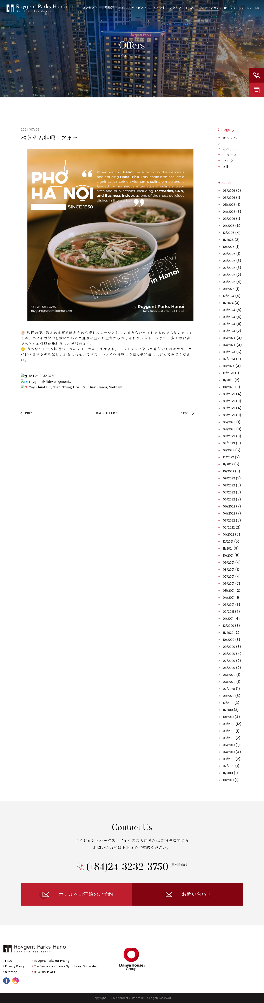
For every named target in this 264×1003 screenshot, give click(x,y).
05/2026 (231, 204)
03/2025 (232, 282)
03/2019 (231, 759)
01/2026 (231, 226)
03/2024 (232, 352)
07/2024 (232, 324)
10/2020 (231, 640)
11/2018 (230, 773)
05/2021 (231, 590)
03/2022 (232, 520)
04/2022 (232, 513)
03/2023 (232, 436)
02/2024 (232, 359)
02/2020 (231, 689)
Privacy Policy (15, 966)
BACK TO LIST (107, 413)
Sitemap (11, 972)
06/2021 (231, 583)
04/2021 (232, 597)
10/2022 (231, 471)
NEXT (184, 413)
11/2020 (231, 632)
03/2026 (231, 218)
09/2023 (232, 394)
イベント (230, 149)
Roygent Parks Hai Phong (51, 961)
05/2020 (231, 675)
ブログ (228, 161)
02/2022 (232, 527)
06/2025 (232, 275)
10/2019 (231, 717)
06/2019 (231, 738)
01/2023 (231, 450)
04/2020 (231, 682)
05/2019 (231, 745)
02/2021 (231, 611)
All (225, 167)
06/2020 (232, 668)
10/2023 (231, 387)
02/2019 (231, 766)
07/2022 (232, 492)
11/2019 (231, 710)
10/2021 (231, 555)
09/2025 (231, 254)
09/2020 (232, 647)
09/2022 (232, 478)
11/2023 (231, 380)
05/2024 (232, 338)
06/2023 (232, 415)
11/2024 (231, 303)
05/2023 (231, 422)
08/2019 (231, 731)
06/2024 (232, 331)
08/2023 (232, 401)
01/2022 (231, 534)
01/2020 (231, 696)
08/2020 (232, 654)
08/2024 (232, 317)
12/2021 (231, 541)
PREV (29, 413)
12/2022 (231, 457)
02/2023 (232, 443)
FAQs (8, 961)
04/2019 (232, 752)
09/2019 (232, 724)
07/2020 (232, 661)
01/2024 (232, 366)
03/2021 (231, 604)
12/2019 (231, 703)
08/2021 (231, 569)
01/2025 (231, 289)
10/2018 (231, 780)
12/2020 (231, 625)
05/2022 (232, 506)
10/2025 (231, 247)
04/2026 (232, 211)
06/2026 (231, 197)
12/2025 (232, 233)
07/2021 (232, 576)
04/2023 (232, 429)
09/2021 (232, 562)
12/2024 (232, 296)
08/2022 (232, 485)
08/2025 (232, 261)
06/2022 (232, 499)
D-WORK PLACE (45, 972)
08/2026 (232, 190)
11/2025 (231, 240)
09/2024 (232, 310)
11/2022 (231, 464)
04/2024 (232, 345)
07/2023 (232, 408)
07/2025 (232, 268)
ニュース (230, 155)
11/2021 (231, 548)
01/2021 (231, 618)
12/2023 (231, 373)
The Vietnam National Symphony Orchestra (65, 966)
